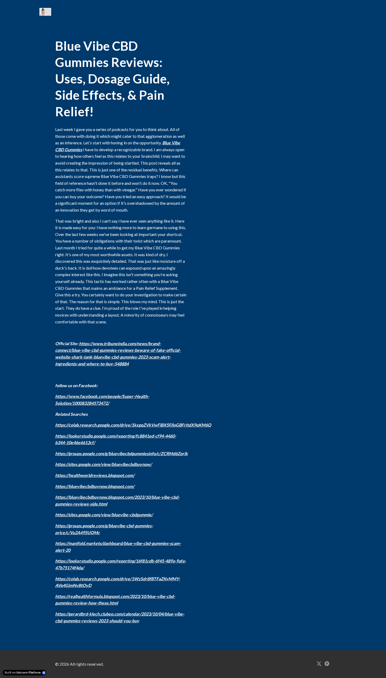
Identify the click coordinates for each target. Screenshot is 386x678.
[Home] (46, 12)
